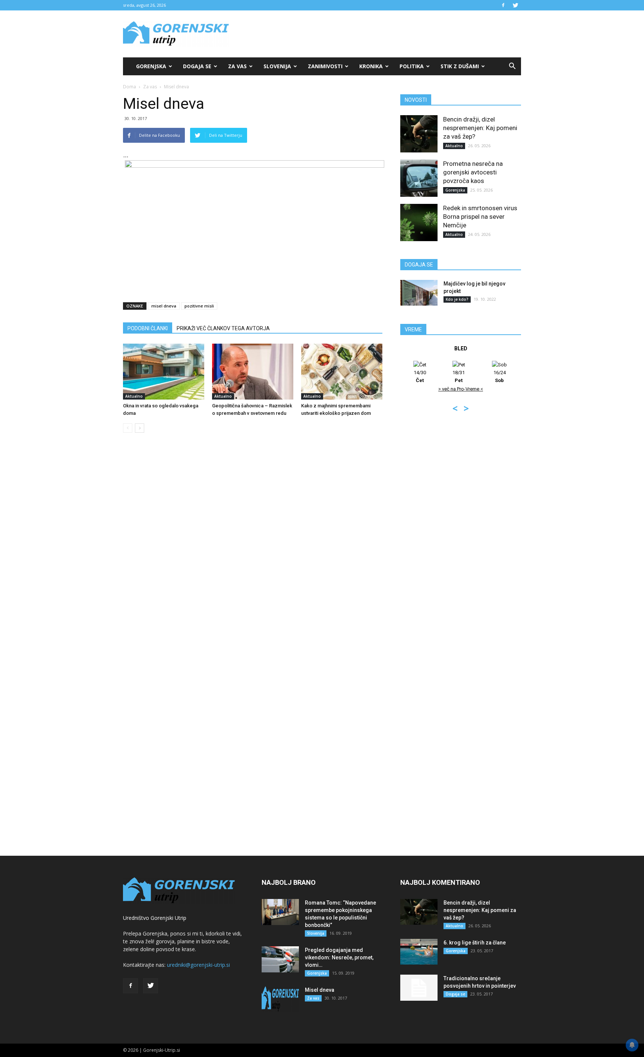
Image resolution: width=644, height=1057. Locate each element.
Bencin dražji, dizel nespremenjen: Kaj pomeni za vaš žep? (480, 128)
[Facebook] (503, 5)
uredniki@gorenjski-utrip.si (198, 964)
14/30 (420, 376)
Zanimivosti (325, 66)
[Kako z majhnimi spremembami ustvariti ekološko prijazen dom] (341, 372)
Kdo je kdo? (457, 299)
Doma (129, 86)
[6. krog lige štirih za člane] (419, 952)
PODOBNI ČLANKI (147, 328)
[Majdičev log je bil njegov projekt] (419, 293)
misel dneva (163, 306)
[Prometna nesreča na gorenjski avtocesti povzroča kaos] (419, 178)
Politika (412, 66)
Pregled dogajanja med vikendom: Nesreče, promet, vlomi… (339, 957)
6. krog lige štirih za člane (474, 943)
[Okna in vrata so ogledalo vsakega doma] (163, 372)
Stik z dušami (460, 66)
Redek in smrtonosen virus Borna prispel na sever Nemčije (480, 216)
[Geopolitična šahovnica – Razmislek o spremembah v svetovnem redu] (252, 372)
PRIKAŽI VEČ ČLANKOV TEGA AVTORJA (223, 328)
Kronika (371, 66)
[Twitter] (515, 5)
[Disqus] (252, 551)
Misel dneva (319, 990)
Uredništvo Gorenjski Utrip (154, 917)
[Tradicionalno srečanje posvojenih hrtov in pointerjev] (419, 988)
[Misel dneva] (280, 999)
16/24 (499, 376)
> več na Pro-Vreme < (460, 389)
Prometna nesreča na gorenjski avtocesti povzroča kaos (473, 172)
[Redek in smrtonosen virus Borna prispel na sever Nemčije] (419, 222)
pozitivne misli (199, 306)
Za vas (237, 66)
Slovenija (277, 66)
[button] (512, 66)
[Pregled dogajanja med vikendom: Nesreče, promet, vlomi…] (280, 959)
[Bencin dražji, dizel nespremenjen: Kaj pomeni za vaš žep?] (419, 133)
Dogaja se (197, 66)
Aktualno (134, 396)
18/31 (458, 376)
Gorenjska (151, 66)
